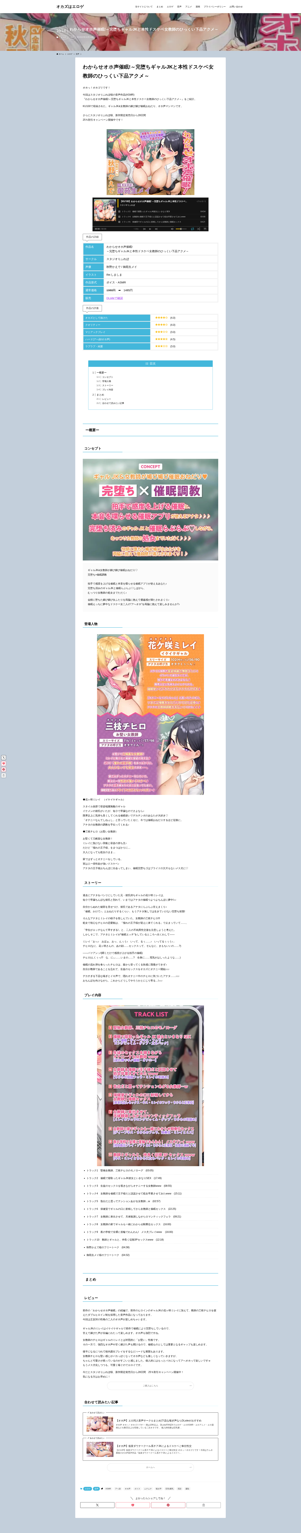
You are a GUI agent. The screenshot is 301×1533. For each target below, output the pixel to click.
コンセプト (107, 377)
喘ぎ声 (158, 1489)
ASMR (108, 1489)
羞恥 (187, 1489)
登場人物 (106, 381)
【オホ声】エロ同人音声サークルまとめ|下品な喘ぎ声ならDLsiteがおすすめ (158, 1420)
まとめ (100, 394)
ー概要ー (102, 372)
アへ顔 (118, 1489)
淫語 (179, 1489)
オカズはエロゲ (70, 6)
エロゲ (63, 37)
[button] (97, 1505)
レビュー (106, 399)
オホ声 (127, 1489)
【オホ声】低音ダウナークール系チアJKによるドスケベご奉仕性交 (154, 1446)
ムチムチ (148, 1489)
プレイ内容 (107, 389)
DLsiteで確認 (114, 298)
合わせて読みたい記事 (113, 403)
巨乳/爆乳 (170, 1489)
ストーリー (107, 385)
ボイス (137, 1489)
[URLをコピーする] (204, 1505)
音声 (72, 37)
